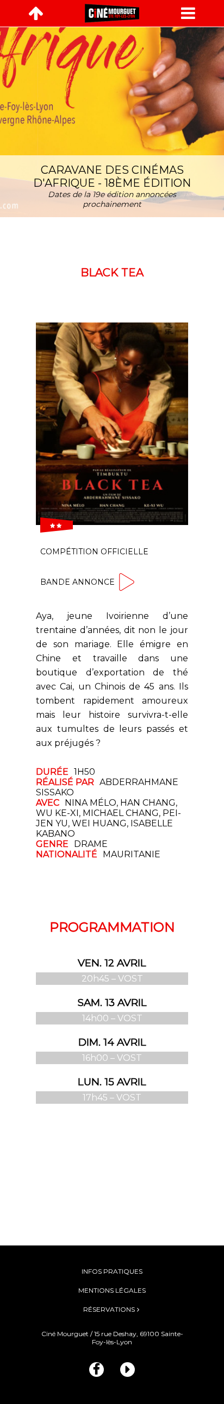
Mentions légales (112, 1290)
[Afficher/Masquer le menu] (188, 13)
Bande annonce (77, 582)
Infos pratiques (112, 1271)
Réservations (109, 1309)
